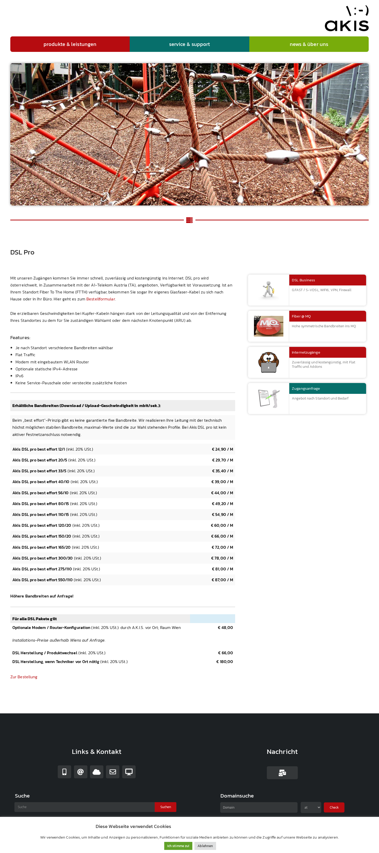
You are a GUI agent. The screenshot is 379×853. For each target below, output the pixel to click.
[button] (70, 44)
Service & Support (189, 44)
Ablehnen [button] (205, 845)
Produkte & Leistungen (70, 44)
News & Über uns (309, 44)
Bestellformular (100, 299)
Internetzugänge (306, 352)
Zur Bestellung (23, 677)
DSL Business (303, 280)
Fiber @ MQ (301, 316)
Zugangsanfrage (306, 388)
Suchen (165, 806)
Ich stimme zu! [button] (178, 845)
